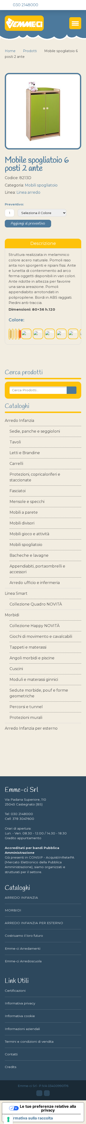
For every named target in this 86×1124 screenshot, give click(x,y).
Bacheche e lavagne (29, 555)
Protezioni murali (26, 717)
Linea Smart (16, 593)
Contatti (11, 1054)
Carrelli (16, 463)
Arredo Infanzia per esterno (31, 728)
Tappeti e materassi (28, 647)
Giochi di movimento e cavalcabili (41, 636)
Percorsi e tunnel (26, 707)
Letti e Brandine (25, 453)
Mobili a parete (24, 512)
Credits (10, 1067)
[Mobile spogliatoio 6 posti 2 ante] (43, 111)
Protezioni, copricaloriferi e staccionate (35, 477)
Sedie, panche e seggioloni (35, 431)
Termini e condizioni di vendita (29, 1041)
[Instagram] (47, 1093)
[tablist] (43, 243)
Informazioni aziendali (22, 1029)
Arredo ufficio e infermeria (35, 582)
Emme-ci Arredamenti (22, 948)
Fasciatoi (18, 491)
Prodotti (30, 51)
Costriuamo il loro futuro (24, 935)
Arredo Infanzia (19, 420)
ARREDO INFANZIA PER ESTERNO (34, 923)
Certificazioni (15, 990)
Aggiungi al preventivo (28, 223)
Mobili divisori (22, 523)
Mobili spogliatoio (26, 544)
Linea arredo (28, 192)
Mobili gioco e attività (29, 534)
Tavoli (15, 442)
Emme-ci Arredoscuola (23, 961)
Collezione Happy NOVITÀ (34, 625)
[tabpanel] (43, 296)
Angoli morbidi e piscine (32, 658)
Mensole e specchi (27, 501)
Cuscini (16, 669)
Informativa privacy (20, 1003)
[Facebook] (39, 1093)
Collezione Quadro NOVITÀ (36, 604)
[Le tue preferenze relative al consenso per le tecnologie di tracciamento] (8, 1119)
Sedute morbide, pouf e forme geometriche (39, 693)
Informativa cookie (20, 1016)
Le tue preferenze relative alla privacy (48, 1108)
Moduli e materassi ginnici (34, 679)
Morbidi (12, 615)
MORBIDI (13, 910)
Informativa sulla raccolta (29, 1118)
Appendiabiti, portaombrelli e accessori (37, 569)
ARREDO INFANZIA (21, 897)
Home (10, 51)
